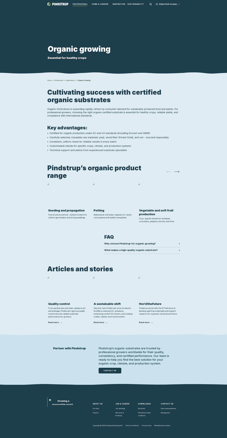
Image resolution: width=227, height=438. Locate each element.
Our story (96, 408)
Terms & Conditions (132, 425)
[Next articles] (177, 171)
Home (49, 80)
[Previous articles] (169, 171)
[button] (142, 243)
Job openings (120, 408)
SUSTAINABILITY (135, 4)
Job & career (122, 404)
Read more (53, 322)
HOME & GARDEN (100, 4)
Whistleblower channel (162, 425)
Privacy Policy (146, 425)
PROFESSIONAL (80, 4)
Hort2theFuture (150, 304)
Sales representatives (168, 408)
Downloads (144, 404)
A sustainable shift (107, 304)
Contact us (110, 371)
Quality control (59, 304)
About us (98, 404)
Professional (58, 80)
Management (165, 413)
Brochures (141, 408)
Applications (70, 80)
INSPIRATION (119, 4)
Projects (95, 413)
